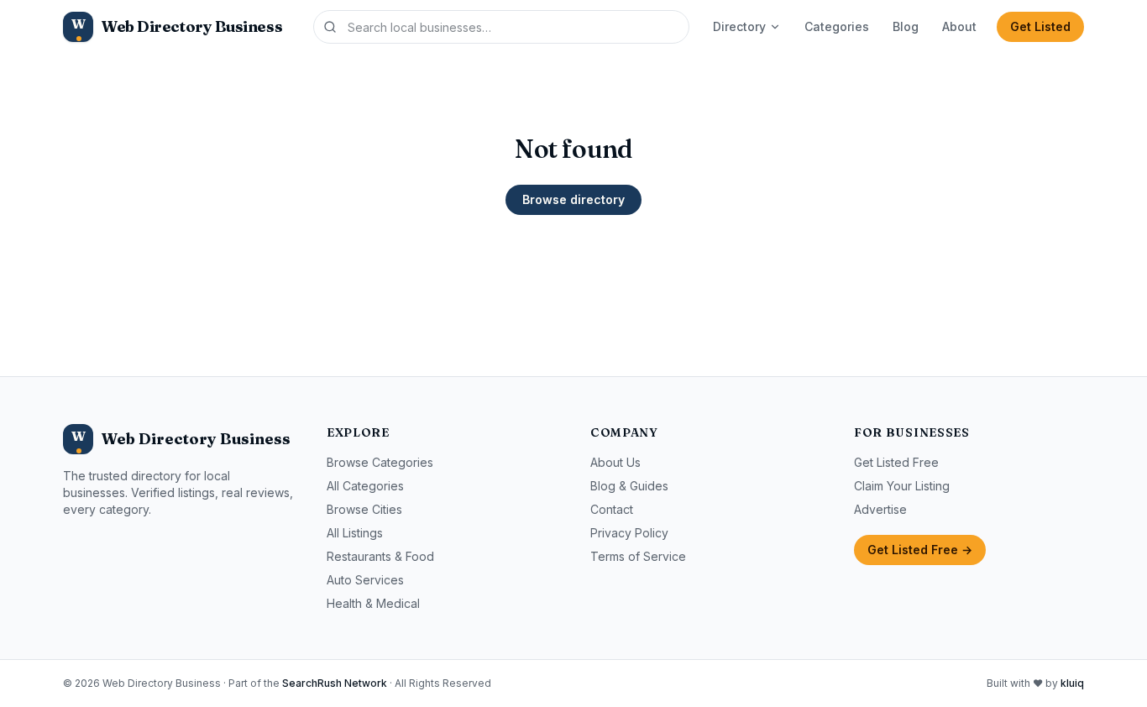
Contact (611, 509)
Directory (739, 26)
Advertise (880, 509)
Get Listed (1040, 26)
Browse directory (573, 199)
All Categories (365, 486)
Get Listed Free (896, 462)
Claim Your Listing (902, 486)
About (959, 26)
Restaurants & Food (380, 556)
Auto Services (365, 580)
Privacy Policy (629, 533)
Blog (906, 26)
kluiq (1072, 683)
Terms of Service (638, 556)
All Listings (355, 533)
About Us (615, 462)
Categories (836, 26)
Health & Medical (373, 603)
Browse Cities (364, 509)
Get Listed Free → (919, 549)
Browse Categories (380, 462)
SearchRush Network (334, 683)
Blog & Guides (629, 486)
